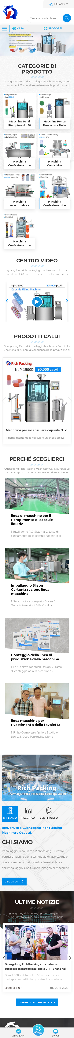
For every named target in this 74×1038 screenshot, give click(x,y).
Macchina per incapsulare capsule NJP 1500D (36, 430)
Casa (20, 28)
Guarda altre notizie (37, 1002)
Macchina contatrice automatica (54, 163)
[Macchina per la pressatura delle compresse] (54, 106)
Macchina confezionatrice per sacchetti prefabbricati (54, 203)
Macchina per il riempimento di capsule (19, 123)
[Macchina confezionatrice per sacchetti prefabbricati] (54, 186)
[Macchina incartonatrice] (19, 186)
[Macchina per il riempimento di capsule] (19, 106)
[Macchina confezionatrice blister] (19, 146)
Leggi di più (14, 881)
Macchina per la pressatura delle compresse (54, 123)
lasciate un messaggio (38, 1030)
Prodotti (55, 28)
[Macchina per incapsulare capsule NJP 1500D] (37, 395)
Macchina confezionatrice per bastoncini (19, 243)
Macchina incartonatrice (19, 203)
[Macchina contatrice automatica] (54, 146)
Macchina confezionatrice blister (19, 163)
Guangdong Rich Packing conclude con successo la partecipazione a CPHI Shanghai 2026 (35, 967)
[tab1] (10, 814)
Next (67, 300)
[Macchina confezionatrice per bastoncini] (19, 227)
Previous (7, 300)
